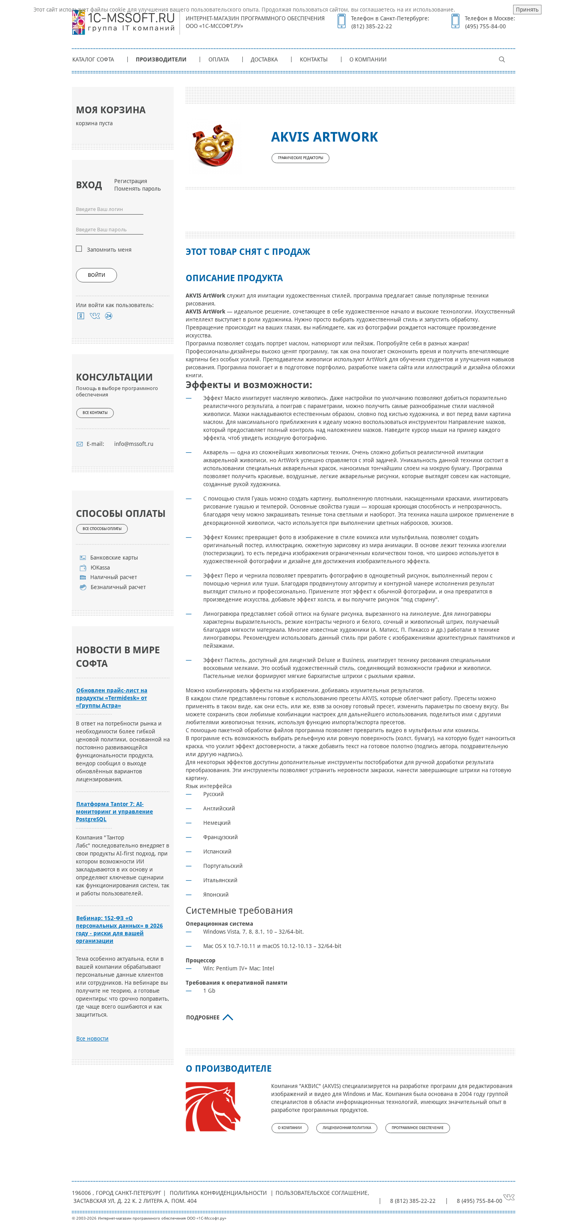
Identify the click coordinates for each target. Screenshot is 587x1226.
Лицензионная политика (347, 1128)
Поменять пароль (137, 188)
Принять (527, 9)
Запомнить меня (109, 249)
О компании (368, 59)
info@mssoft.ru (133, 444)
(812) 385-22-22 (371, 26)
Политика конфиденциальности (218, 1193)
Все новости (92, 1038)
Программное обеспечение (418, 1128)
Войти (96, 275)
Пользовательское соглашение (321, 1193)
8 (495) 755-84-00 (479, 1201)
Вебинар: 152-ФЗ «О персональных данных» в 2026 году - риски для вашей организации (119, 929)
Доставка (264, 59)
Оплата (218, 59)
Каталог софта (93, 59)
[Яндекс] (81, 315)
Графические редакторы (300, 158)
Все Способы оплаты (102, 529)
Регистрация (130, 181)
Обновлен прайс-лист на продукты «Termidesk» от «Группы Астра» (111, 698)
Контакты (314, 59)
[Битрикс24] (109, 315)
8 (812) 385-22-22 (413, 1201)
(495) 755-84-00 (485, 26)
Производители (161, 59)
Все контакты (95, 413)
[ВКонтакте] (95, 315)
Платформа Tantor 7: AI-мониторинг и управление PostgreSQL (114, 811)
